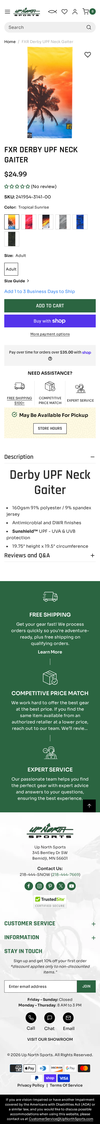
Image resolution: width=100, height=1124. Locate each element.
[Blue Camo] (80, 221)
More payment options (50, 334)
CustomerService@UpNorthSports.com (61, 1119)
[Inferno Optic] (45, 221)
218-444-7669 (65, 874)
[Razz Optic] (28, 221)
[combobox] (50, 27)
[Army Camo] (11, 239)
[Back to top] (89, 806)
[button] (17, 186)
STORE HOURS (50, 428)
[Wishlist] (88, 55)
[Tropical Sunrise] (11, 221)
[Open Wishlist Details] (64, 12)
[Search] (88, 27)
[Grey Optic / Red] (62, 221)
